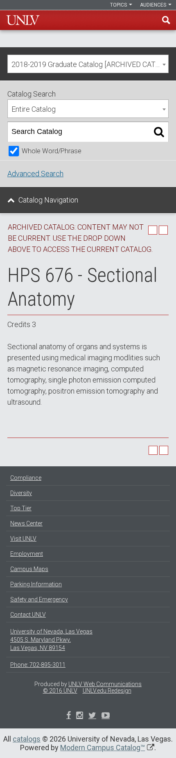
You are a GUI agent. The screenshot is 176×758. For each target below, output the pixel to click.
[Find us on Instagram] (92, 716)
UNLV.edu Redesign (107, 690)
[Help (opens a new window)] (163, 230)
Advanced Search (35, 173)
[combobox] (88, 64)
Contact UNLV (28, 614)
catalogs (27, 739)
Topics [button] (119, 5)
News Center (26, 523)
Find (166, 20)
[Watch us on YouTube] (105, 716)
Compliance (25, 478)
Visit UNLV (23, 538)
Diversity (21, 493)
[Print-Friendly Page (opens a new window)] (152, 230)
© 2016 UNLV (60, 690)
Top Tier (21, 508)
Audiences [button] (153, 5)
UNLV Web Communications (105, 684)
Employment (26, 554)
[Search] (159, 132)
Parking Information (36, 584)
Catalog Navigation (48, 200)
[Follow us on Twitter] (79, 716)
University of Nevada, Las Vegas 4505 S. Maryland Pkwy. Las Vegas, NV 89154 (51, 639)
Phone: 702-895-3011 (37, 664)
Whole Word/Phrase (51, 151)
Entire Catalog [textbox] (33, 109)
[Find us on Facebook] (68, 716)
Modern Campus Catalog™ (102, 747)
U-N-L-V (23, 20)
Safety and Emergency (39, 599)
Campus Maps (29, 569)
